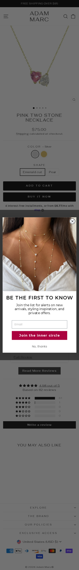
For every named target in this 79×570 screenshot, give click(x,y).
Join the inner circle (39, 335)
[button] (39, 254)
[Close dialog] (72, 221)
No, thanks (39, 346)
